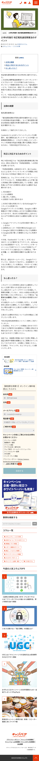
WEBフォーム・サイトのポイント (15, 540)
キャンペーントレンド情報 (13, 554)
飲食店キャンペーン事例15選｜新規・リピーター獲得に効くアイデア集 (19, 720)
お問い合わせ (25, 2)
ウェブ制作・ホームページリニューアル (17, 449)
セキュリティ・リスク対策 (11, 46)
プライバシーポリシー (13, 740)
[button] (36, 2)
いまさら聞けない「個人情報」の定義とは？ (17, 628)
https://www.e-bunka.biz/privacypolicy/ (16, 460)
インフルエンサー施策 (11, 451)
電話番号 (6, 418)
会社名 (5, 394)
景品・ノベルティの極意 (12, 551)
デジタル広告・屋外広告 (12, 447)
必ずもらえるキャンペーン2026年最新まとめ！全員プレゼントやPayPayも (19, 690)
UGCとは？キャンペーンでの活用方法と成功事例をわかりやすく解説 (19, 655)
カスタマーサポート (11, 558)
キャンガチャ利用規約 (28, 742)
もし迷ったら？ (11, 68)
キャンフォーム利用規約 (12, 742)
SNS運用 (7, 454)
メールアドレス (9, 410)
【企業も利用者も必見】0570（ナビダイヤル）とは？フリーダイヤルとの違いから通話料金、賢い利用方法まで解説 (19, 599)
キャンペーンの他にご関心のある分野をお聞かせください (19, 435)
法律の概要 (10, 62)
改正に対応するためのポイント (17, 65)
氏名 (5, 402)
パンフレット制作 (10, 440)
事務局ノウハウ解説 (11, 544)
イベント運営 (8, 445)
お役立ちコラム (22, 44)
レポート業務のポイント (13, 547)
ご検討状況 (7, 426)
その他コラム (29, 561)
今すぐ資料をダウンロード (29, 2)
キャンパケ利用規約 (27, 740)
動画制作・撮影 (9, 442)
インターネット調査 (11, 456)
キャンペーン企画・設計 (12, 561)
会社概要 (20, 744)
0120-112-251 (21, 3)
